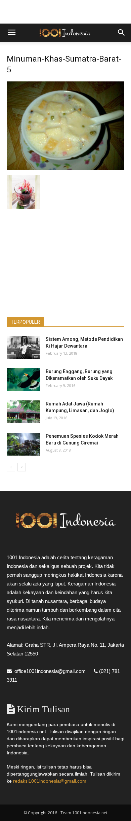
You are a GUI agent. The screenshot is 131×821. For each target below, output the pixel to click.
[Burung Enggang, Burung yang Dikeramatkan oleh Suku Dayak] (23, 379)
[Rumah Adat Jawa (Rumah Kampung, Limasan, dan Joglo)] (23, 412)
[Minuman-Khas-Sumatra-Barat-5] (65, 168)
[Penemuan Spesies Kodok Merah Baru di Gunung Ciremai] (23, 444)
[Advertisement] (65, 11)
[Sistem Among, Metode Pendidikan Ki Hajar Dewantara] (23, 347)
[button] (121, 33)
